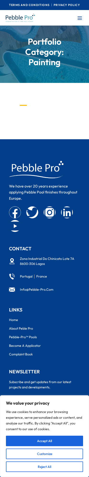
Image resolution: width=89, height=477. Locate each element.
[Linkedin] (67, 212)
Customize (44, 454)
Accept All (44, 441)
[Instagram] (50, 212)
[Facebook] (15, 212)
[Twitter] (32, 212)
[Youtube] (15, 226)
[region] (44, 436)
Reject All (44, 467)
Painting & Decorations (47, 116)
